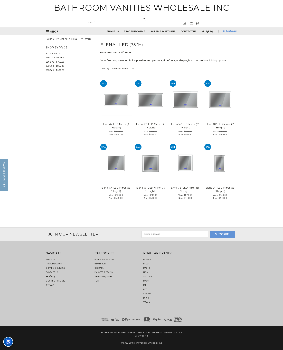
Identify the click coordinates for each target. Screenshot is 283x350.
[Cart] (197, 23)
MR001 (146, 297)
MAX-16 (147, 268)
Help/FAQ (207, 31)
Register (61, 280)
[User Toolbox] (185, 23)
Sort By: (106, 68)
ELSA (145, 272)
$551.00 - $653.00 (55, 57)
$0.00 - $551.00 (53, 53)
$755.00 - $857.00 (55, 66)
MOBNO (147, 259)
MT (144, 285)
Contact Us (188, 31)
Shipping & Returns (162, 31)
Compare (115, 100)
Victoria (147, 276)
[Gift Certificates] (191, 23)
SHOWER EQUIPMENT (104, 276)
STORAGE (99, 268)
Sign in (49, 280)
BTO (145, 289)
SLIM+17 (147, 293)
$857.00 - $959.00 (55, 70)
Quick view (115, 93)
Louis (146, 280)
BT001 (146, 263)
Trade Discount (134, 31)
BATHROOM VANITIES (104, 259)
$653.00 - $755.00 (55, 61)
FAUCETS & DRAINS (103, 272)
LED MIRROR (100, 263)
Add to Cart (116, 106)
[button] (4, 175)
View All (147, 302)
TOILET (97, 280)
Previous (274, 340)
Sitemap (50, 285)
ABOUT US (113, 31)
